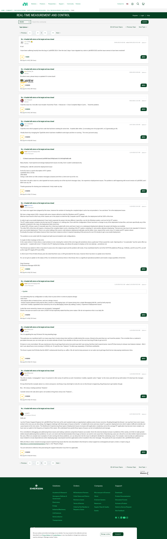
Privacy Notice (46, 535)
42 (25, 88)
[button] (22, 57)
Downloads (118, 492)
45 (25, 194)
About (96, 496)
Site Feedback (119, 510)
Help (148, 15)
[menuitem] (34, 4)
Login (142, 15)
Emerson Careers (99, 500)
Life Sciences (57, 513)
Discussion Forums (20, 10)
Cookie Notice (57, 535)
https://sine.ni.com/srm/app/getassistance (32, 444)
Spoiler (25, 291)
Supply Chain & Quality (101, 507)
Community (9, 10)
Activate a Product (121, 503)
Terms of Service (78, 503)
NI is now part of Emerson (102, 492)
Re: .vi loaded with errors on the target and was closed (37, 39)
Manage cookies (105, 534)
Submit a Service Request (123, 507)
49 (25, 399)
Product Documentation (122, 496)
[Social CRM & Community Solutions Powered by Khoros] (144, 472)
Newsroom (97, 503)
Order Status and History (81, 496)
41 (25, 60)
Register (135, 15)
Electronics (56, 502)
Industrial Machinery (59, 509)
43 (25, 112)
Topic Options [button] (23, 27)
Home (3, 10)
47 (25, 318)
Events (96, 510)
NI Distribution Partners (80, 492)
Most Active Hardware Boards (36, 10)
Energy (55, 506)
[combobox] (85, 22)
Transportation (57, 520)
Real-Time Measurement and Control (58, 10)
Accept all (118, 534)
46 (25, 272)
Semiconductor (57, 517)
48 (25, 362)
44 (25, 140)
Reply (143, 57)
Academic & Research (60, 492)
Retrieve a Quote (78, 500)
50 (25, 455)
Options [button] (143, 42)
